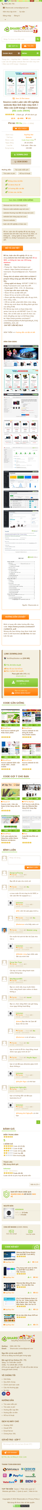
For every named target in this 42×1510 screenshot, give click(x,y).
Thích (21, 875)
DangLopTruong (16, 873)
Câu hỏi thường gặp (11, 1387)
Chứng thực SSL (10, 1434)
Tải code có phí (9, 173)
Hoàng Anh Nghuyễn (18, 1087)
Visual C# (6, 802)
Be (28, 887)
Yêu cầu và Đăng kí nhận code (15, 1457)
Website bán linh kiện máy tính (15, 205)
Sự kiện (22, 12)
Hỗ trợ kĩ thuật (24, 173)
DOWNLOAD (22, 155)
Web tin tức (33, 1491)
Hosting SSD (8, 1425)
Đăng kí (17, 16)
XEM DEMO (21, 162)
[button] (21, 682)
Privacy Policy (33, 1499)
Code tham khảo (28, 140)
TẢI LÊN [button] (29, 46)
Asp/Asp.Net (28, 135)
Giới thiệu (7, 1379)
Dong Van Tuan (16, 962)
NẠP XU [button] (14, 46)
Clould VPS (8, 1428)
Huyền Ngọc (32, 1057)
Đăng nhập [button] (7, 16)
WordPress (7, 728)
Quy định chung (9, 1382)
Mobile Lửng (32, 930)
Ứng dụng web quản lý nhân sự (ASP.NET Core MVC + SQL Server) (26, 1270)
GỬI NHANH (11, 1453)
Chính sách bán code (11, 1385)
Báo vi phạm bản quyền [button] (15, 671)
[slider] (9, 114)
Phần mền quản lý (27, 1489)
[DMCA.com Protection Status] (21, 1506)
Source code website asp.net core (16, 209)
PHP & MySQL (29, 802)
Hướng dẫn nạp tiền (11, 1410)
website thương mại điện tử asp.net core (18, 213)
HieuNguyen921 (16, 979)
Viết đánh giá (32, 115)
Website (29, 137)
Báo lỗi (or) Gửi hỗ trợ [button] (14, 669)
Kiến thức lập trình (9, 12)
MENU (24, 53)
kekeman (19, 903)
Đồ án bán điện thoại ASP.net (27, 1315)
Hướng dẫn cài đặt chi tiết (25, 332)
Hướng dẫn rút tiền (11, 1412)
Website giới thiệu (9, 1491)
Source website (9, 220)
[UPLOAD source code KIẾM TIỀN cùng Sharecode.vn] (21, 1)
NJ (28, 1043)
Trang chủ (5, 59)
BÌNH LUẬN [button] (33, 867)
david (29, 997)
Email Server (8, 1431)
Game (16, 1489)
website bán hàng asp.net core (15, 216)
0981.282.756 (9, 4)
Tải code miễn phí (21, 170)
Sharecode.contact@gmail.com (16, 8)
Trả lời (14, 875)
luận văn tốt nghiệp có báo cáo (15, 224)
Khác (25, 834)
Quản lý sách (22, 1491)
